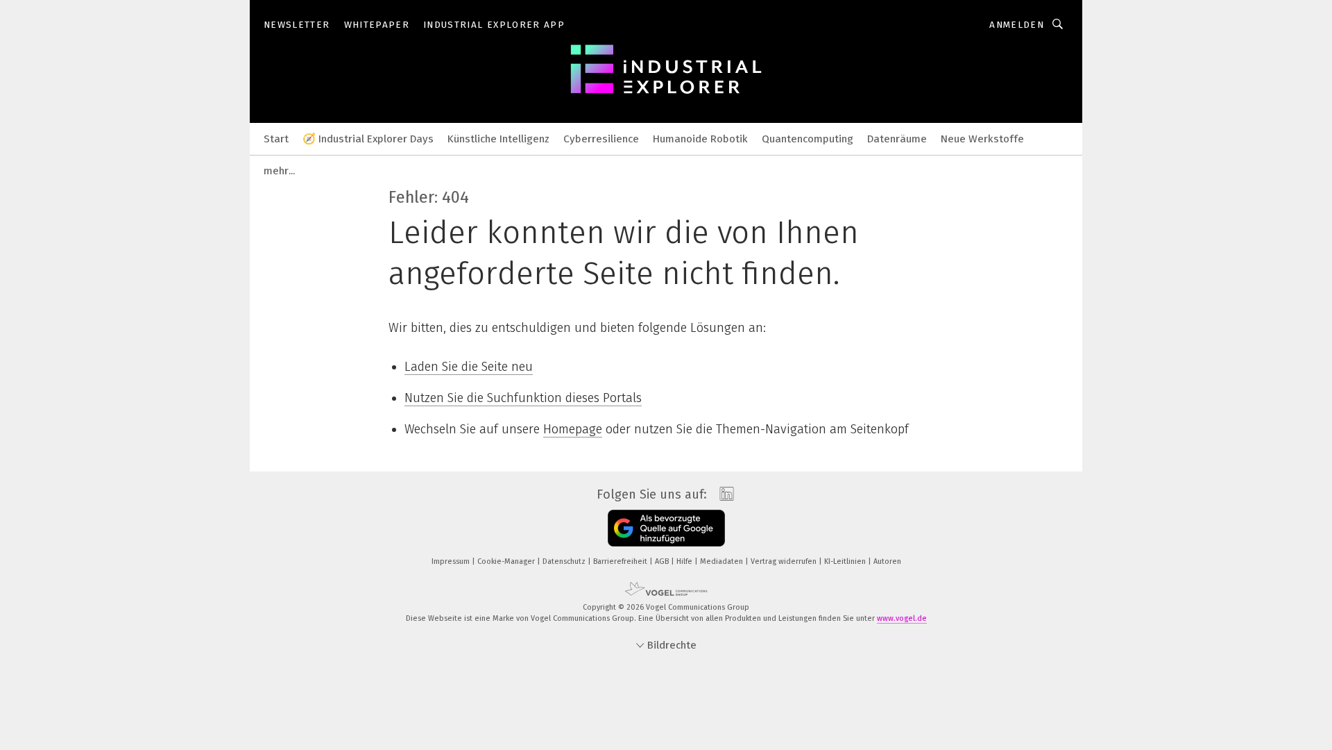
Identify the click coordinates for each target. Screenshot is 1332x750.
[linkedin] (723, 494)
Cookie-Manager (507, 561)
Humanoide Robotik (700, 139)
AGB (663, 561)
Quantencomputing (807, 139)
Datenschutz (565, 561)
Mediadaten (722, 561)
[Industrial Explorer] (276, 138)
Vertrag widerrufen (785, 561)
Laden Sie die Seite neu (468, 366)
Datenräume (897, 139)
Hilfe (685, 561)
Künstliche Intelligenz (498, 139)
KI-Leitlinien (846, 561)
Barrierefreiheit (621, 561)
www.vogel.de (902, 618)
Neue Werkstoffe (982, 139)
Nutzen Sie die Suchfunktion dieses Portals (523, 398)
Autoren (887, 561)
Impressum (452, 561)
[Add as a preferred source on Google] (666, 528)
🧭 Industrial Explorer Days (368, 139)
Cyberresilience (601, 139)
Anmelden (1016, 25)
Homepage (572, 429)
